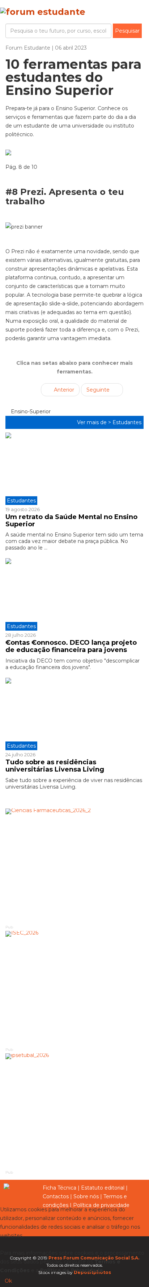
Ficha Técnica (59, 1187)
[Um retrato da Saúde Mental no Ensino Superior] (74, 469)
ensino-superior (30, 411)
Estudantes (126, 422)
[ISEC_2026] (74, 988)
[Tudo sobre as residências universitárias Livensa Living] (74, 714)
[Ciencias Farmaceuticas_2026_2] (74, 866)
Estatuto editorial (102, 1187)
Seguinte (98, 389)
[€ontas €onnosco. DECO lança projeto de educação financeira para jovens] (74, 594)
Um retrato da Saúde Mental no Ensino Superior (71, 520)
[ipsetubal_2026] (74, 1111)
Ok (8, 1281)
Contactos (56, 1196)
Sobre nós (86, 1196)
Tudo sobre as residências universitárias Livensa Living (54, 765)
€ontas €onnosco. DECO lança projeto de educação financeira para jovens (71, 646)
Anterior (63, 389)
